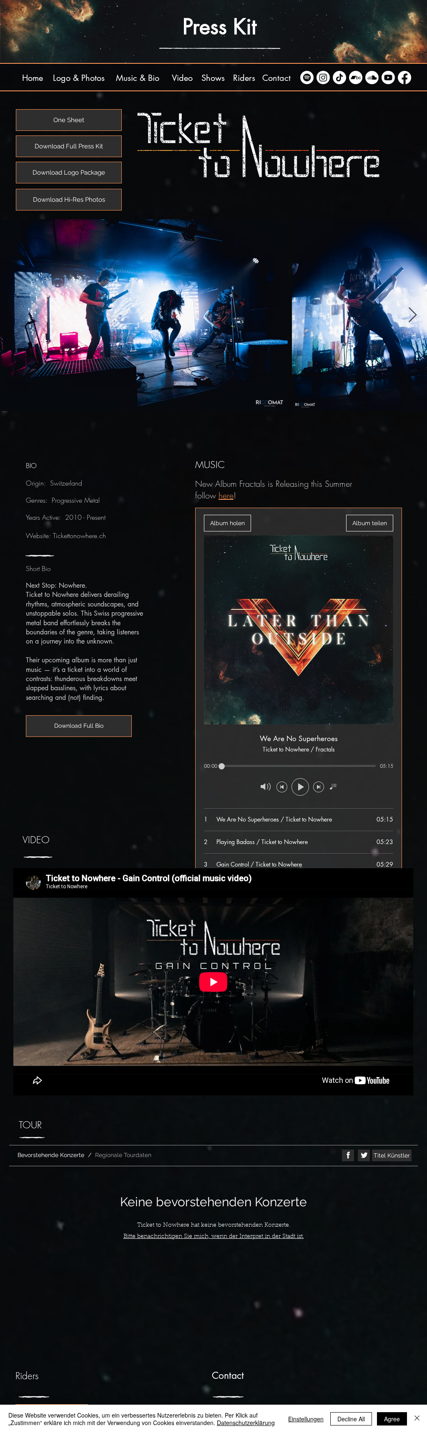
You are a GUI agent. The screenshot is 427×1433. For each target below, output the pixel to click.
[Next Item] (412, 315)
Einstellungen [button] (306, 1419)
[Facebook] (404, 77)
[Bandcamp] (355, 77)
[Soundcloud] (372, 77)
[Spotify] (307, 77)
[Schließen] (417, 1418)
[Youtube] (388, 77)
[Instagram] (323, 77)
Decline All (351, 1419)
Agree (392, 1419)
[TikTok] (339, 77)
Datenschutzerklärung (246, 1422)
